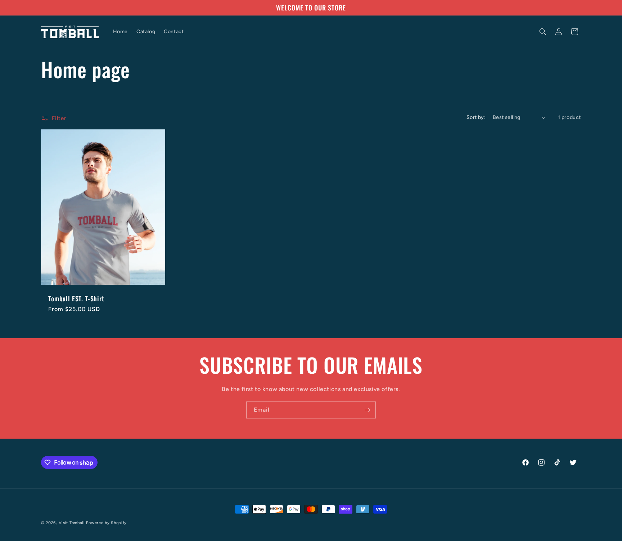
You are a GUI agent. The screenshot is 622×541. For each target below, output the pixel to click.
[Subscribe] (367, 410)
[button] (543, 32)
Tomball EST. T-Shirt (76, 298)
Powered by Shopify (106, 522)
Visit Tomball (72, 522)
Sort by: (476, 117)
